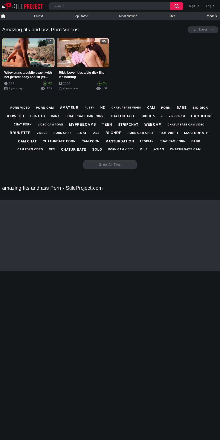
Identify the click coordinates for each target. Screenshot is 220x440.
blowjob (14, 116)
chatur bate (73, 149)
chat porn (23, 124)
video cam (177, 116)
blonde (113, 133)
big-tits (37, 116)
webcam (153, 124)
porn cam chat (140, 132)
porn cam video (121, 149)
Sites (172, 16)
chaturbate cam (185, 149)
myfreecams (82, 124)
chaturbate (123, 116)
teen (107, 124)
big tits (148, 116)
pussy (90, 107)
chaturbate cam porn (85, 116)
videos (42, 132)
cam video (168, 133)
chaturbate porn (59, 141)
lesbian (147, 141)
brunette (20, 133)
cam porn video (30, 149)
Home (3, 16)
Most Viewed (128, 16)
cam (151, 107)
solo (97, 149)
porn (166, 107)
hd (102, 107)
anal (82, 133)
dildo (195, 141)
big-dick (200, 107)
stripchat (128, 124)
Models (212, 16)
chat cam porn (172, 141)
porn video (20, 107)
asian (159, 149)
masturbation (119, 141)
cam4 (55, 116)
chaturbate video (126, 107)
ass (96, 132)
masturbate (196, 133)
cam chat (27, 141)
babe (182, 107)
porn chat (62, 132)
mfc (52, 149)
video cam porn (50, 124)
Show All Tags (110, 164)
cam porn (90, 141)
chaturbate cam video (186, 124)
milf (144, 149)
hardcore (202, 116)
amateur (69, 108)
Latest (38, 16)
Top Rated (81, 16)
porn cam (45, 107)
